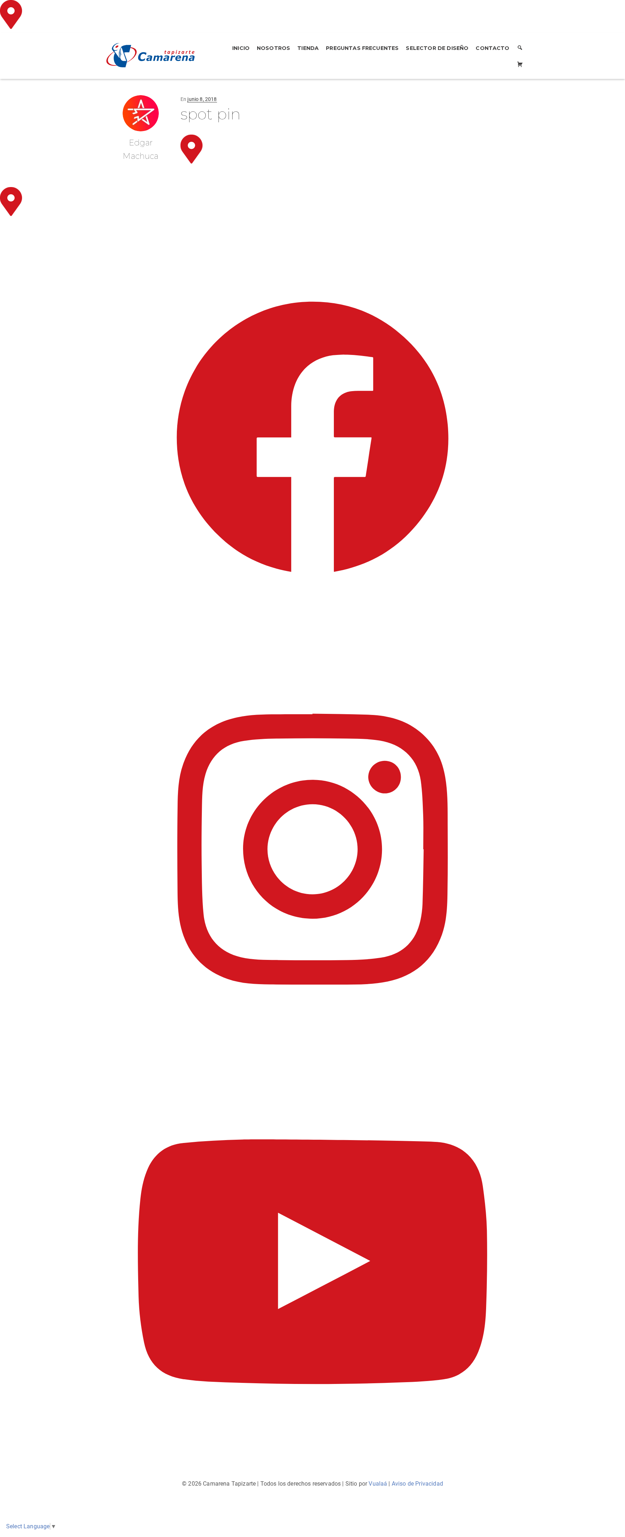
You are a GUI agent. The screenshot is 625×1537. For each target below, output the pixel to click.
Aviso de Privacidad (417, 1483)
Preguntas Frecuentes (362, 48)
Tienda (308, 48)
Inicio (241, 48)
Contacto (492, 48)
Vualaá (378, 1483)
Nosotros (273, 48)
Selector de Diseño (437, 48)
